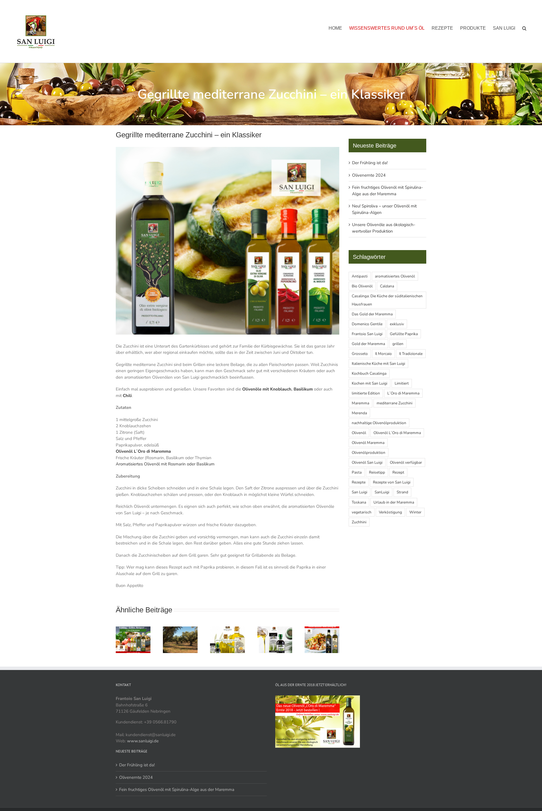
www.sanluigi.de (143, 741)
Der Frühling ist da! (370, 163)
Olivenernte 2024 (369, 175)
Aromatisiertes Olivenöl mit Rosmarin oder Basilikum (165, 464)
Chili (127, 395)
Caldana (387, 286)
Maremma (360, 403)
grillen (397, 343)
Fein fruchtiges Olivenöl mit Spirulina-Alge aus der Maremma (176, 789)
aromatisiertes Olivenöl (395, 276)
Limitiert (402, 383)
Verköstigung (390, 512)
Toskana (359, 502)
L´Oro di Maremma (403, 393)
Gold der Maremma (368, 343)
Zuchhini (359, 522)
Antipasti (360, 276)
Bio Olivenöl (362, 286)
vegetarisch (361, 512)
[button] (524, 28)
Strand (402, 492)
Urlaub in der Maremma (393, 502)
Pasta (357, 472)
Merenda (359, 413)
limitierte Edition (366, 393)
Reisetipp (377, 472)
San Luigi (359, 492)
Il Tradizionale (411, 353)
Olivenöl (359, 432)
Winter (415, 512)
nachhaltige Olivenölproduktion (379, 423)
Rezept (398, 472)
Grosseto (360, 353)
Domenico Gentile (367, 324)
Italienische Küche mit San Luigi (378, 363)
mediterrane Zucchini (394, 403)
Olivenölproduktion (368, 452)
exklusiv (397, 324)
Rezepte (359, 482)
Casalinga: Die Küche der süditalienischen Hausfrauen (387, 300)
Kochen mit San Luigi (369, 383)
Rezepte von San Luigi (391, 482)
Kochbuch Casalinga (369, 373)
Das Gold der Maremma (372, 314)
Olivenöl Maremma (368, 442)
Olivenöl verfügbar (406, 462)
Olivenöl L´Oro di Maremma (143, 451)
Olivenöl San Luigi (367, 462)
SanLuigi (382, 492)
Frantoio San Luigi (367, 334)
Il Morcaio (383, 353)
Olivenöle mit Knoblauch (266, 389)
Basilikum (303, 389)
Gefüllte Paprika (404, 334)
